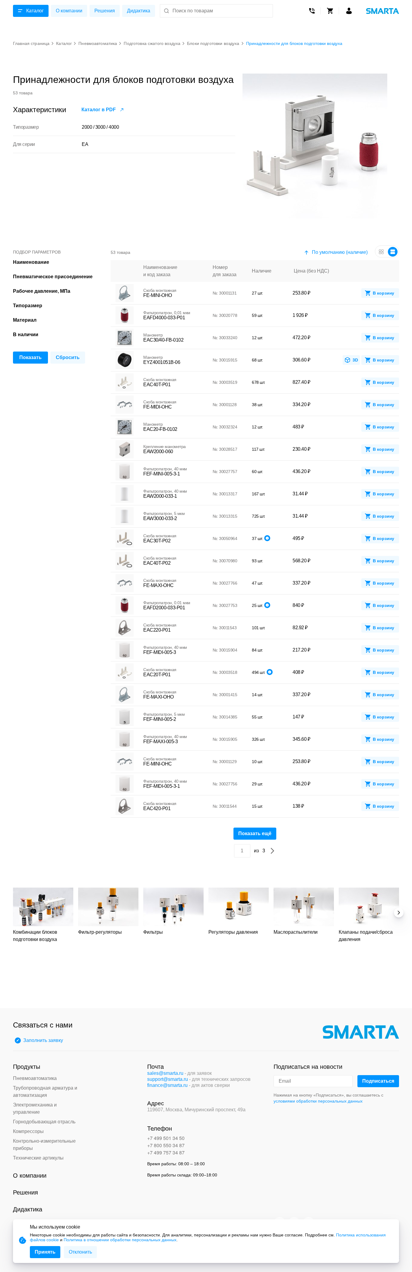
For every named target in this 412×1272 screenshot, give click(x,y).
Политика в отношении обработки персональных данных (120, 1239)
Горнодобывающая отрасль (44, 1121)
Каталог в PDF (98, 109)
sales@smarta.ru (165, 1073)
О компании (69, 10)
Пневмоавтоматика (35, 1078)
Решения (104, 10)
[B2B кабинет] (349, 11)
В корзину (383, 293)
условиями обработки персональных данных (318, 1101)
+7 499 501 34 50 (166, 1138)
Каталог (35, 10)
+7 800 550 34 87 (166, 1145)
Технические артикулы (38, 1157)
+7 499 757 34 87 (166, 1152)
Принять (45, 1252)
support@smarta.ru (167, 1079)
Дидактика (138, 10)
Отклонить (80, 1252)
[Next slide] (399, 912)
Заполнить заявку (43, 1040)
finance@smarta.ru (167, 1085)
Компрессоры (28, 1131)
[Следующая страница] (272, 850)
